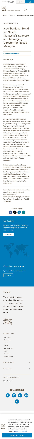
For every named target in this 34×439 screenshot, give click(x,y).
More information (20, 431)
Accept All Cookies (17, 435)
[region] (17, 426)
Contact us (29, 1)
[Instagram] (14, 395)
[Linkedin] (20, 395)
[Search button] (27, 9)
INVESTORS (16, 368)
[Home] (11, 8)
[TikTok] (17, 401)
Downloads (16, 362)
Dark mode (5, 1)
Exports (6, 345)
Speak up (7, 354)
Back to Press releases (11, 53)
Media (6, 351)
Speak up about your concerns (14, 271)
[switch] (12, 2)
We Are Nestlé (8, 356)
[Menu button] (30, 9)
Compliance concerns (13, 266)
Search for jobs (8, 348)
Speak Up (8, 275)
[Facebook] (8, 395)
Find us (6, 342)
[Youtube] (26, 395)
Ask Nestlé (7, 337)
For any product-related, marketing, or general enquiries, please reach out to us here (15, 227)
